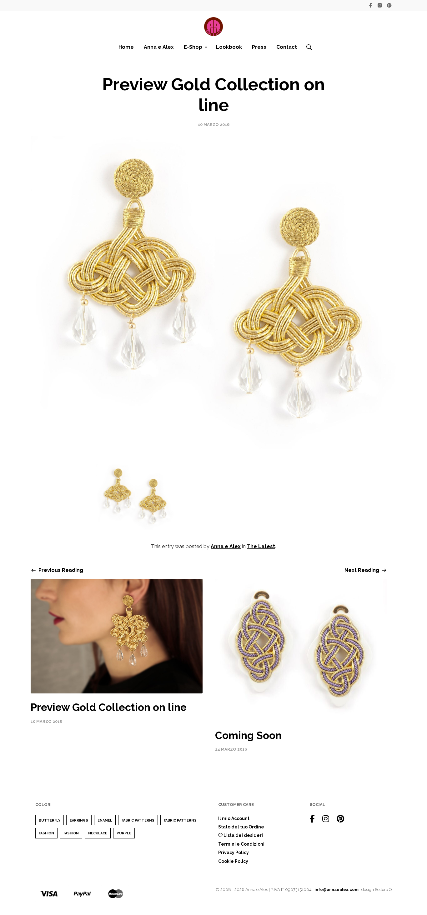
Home (126, 47)
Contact (286, 47)
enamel (105, 820)
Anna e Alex (159, 47)
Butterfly (49, 820)
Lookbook (229, 47)
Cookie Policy (233, 861)
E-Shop (193, 47)
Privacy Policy (233, 852)
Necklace (97, 833)
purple (124, 833)
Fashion (46, 833)
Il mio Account (233, 818)
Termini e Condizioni (241, 844)
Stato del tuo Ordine (241, 826)
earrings (79, 820)
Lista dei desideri (243, 835)
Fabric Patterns (138, 820)
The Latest (261, 546)
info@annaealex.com (336, 889)
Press (259, 47)
